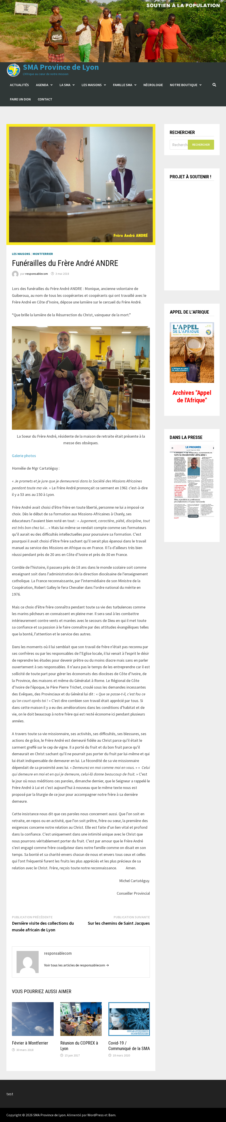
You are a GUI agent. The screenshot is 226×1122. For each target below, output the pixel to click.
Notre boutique (183, 85)
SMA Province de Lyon (61, 67)
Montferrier (43, 254)
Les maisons (92, 85)
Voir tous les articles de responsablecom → (76, 965)
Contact (45, 99)
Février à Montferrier (30, 1043)
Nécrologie (153, 85)
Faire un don (20, 99)
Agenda (42, 85)
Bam (111, 1115)
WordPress (95, 1115)
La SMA (65, 85)
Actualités (19, 85)
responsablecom (36, 274)
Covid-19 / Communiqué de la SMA (129, 1045)
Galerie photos (24, 455)
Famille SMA (122, 85)
